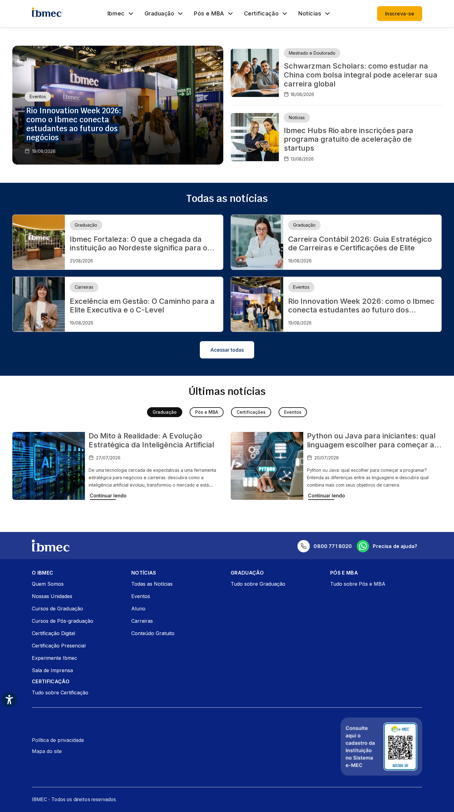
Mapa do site (47, 751)
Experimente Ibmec (54, 658)
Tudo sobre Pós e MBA (357, 584)
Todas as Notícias (152, 584)
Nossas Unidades (52, 596)
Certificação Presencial (59, 645)
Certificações (251, 412)
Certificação (261, 13)
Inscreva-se (399, 13)
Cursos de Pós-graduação (62, 621)
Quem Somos (48, 584)
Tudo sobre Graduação (258, 584)
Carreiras (142, 621)
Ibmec (116, 13)
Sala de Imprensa (52, 670)
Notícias (309, 13)
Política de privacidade (58, 740)
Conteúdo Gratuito (152, 633)
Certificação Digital (53, 633)
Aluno (138, 608)
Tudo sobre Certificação (60, 692)
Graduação (159, 13)
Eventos (292, 412)
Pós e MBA (209, 13)
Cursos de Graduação (57, 608)
